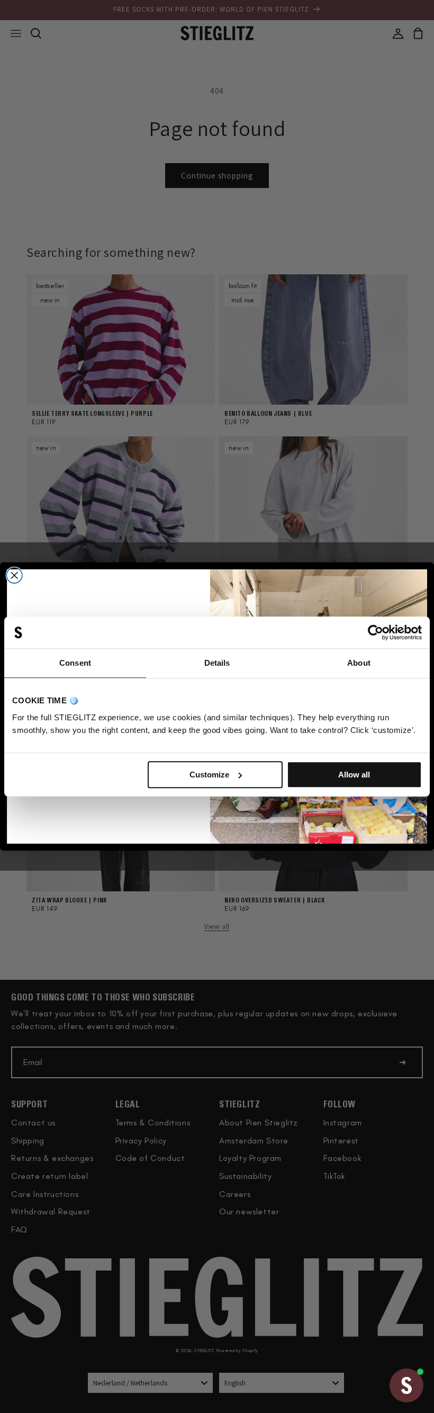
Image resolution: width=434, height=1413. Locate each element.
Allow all (354, 774)
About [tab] (358, 662)
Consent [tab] (75, 662)
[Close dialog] (14, 576)
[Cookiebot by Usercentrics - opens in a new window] (375, 632)
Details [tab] (217, 662)
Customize (209, 774)
